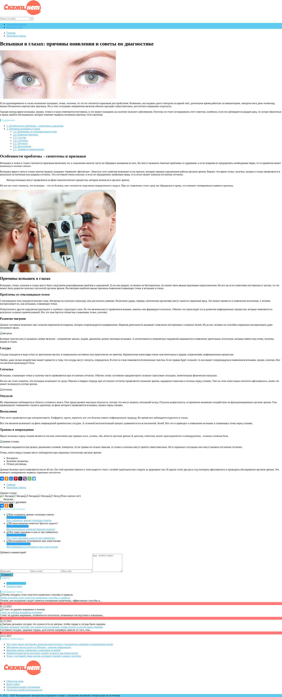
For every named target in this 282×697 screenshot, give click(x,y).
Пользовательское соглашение (23, 687)
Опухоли (20, 143)
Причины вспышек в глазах (23, 128)
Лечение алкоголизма (19, 543)
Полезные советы (16, 24)
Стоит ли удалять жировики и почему (21, 612)
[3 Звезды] (30, 496)
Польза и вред (14, 27)
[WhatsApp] (29, 479)
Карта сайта (13, 684)
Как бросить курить (18, 526)
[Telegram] (34, 479)
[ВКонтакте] (2, 479)
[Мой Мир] (11, 479)
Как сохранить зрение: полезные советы (29, 520)
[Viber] (25, 479)
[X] (20, 479)
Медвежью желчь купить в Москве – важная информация (39, 647)
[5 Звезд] (54, 496)
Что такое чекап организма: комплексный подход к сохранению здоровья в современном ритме (60, 644)
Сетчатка (20, 140)
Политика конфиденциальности (24, 690)
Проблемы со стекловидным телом (35, 131)
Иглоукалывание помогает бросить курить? (31, 529)
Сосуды (19, 137)
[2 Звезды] (18, 496)
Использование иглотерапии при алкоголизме (32, 546)
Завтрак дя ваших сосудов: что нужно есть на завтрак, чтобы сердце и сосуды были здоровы (51, 627)
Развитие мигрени (25, 134)
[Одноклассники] (6, 479)
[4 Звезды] (43, 496)
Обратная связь (15, 681)
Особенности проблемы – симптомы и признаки (35, 125)
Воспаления (22, 146)
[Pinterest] (16, 479)
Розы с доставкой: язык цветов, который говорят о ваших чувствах (44, 656)
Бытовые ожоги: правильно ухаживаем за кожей (34, 650)
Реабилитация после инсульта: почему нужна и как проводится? (42, 653)
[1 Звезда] (6, 496)
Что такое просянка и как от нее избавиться (31, 538)
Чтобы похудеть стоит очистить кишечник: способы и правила (35, 597)
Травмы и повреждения (28, 149)
